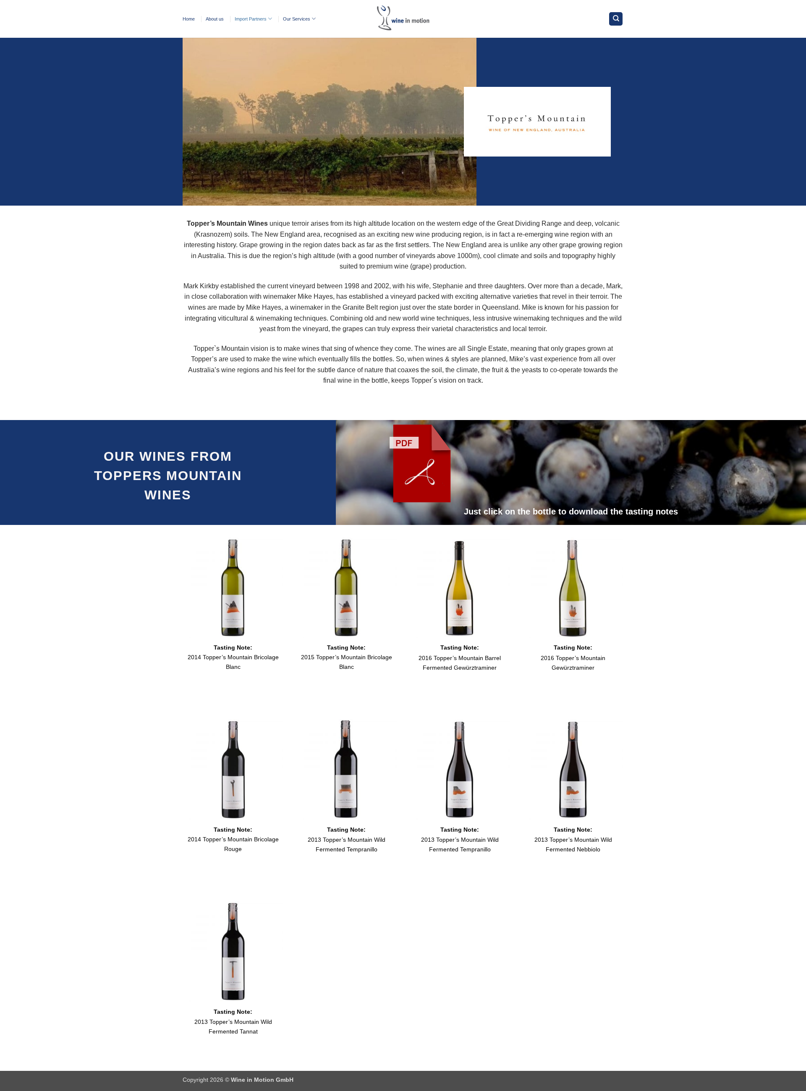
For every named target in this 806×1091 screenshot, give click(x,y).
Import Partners (251, 18)
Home (189, 18)
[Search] (616, 19)
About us (215, 18)
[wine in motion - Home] (403, 19)
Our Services (296, 18)
